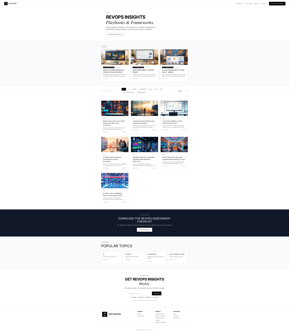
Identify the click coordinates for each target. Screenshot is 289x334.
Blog (150, 89)
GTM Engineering (159, 318)
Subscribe (157, 293)
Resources (256, 3)
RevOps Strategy (159, 314)
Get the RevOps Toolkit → (115, 34)
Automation (143, 89)
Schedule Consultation (277, 3)
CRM (156, 89)
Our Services (239, 3)
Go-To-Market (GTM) (128, 92)
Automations (176, 318)
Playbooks (176, 316)
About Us (264, 3)
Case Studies (248, 3)
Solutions (157, 320)
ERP (161, 89)
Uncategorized (141, 92)
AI (128, 89)
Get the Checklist (144, 229)
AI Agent (134, 89)
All (124, 89)
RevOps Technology (160, 316)
